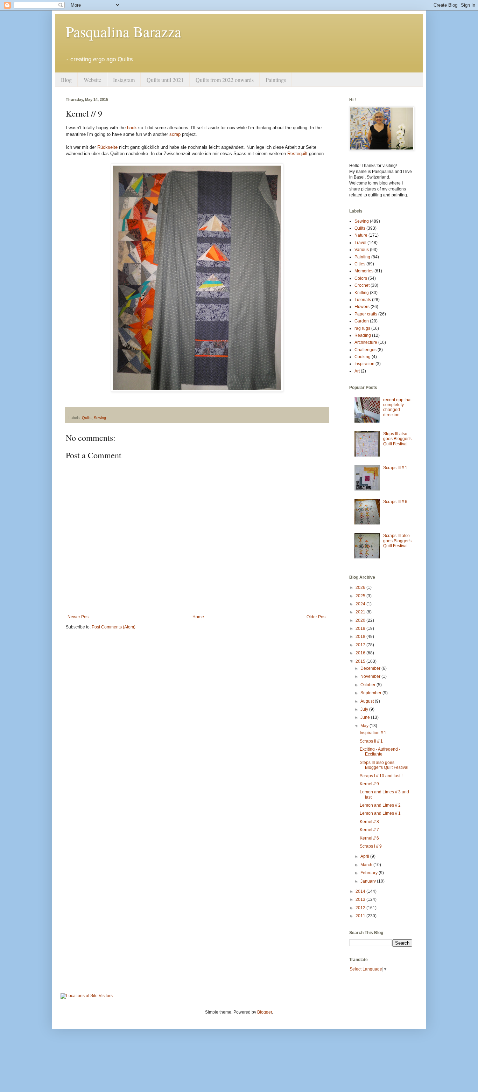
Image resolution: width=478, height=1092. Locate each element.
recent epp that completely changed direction (397, 407)
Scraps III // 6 (395, 501)
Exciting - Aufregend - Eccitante (380, 752)
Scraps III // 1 (395, 467)
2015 (361, 661)
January (368, 881)
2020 (361, 620)
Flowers (362, 306)
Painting (362, 257)
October (368, 684)
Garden (361, 321)
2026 (361, 587)
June (365, 717)
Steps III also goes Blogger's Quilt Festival (397, 438)
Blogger (264, 1012)
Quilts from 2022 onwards (225, 79)
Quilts (87, 418)
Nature (360, 235)
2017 (361, 644)
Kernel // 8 (369, 821)
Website (92, 79)
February (369, 872)
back (132, 127)
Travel (360, 242)
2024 (361, 603)
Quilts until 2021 (165, 79)
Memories (363, 271)
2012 (361, 907)
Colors (360, 278)
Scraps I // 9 (371, 846)
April (365, 856)
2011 (361, 915)
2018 (361, 636)
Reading (362, 335)
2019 (361, 628)
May (365, 725)
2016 (361, 653)
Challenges (365, 349)
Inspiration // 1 (373, 732)
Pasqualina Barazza (123, 31)
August (367, 701)
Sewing (100, 418)
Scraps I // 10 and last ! (381, 775)
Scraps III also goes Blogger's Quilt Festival (397, 540)
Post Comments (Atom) (113, 627)
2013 (361, 899)
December (370, 668)
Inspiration (364, 363)
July (364, 709)
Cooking (362, 356)
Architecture (365, 342)
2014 (361, 891)
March (366, 864)
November (370, 676)
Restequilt (297, 153)
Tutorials (362, 299)
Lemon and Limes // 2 (380, 805)
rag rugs (362, 328)
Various (361, 249)
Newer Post (79, 616)
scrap (175, 134)
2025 (361, 595)
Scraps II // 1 (371, 741)
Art (357, 371)
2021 (361, 612)
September (371, 692)
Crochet (362, 285)
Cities (359, 264)
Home (198, 616)
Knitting (361, 292)
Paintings (276, 79)
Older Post (316, 616)
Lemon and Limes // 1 (380, 813)
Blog (66, 79)
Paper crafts (365, 314)
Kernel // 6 (369, 838)
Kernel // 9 (369, 783)
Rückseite (107, 147)
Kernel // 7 (369, 829)
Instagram (124, 79)
